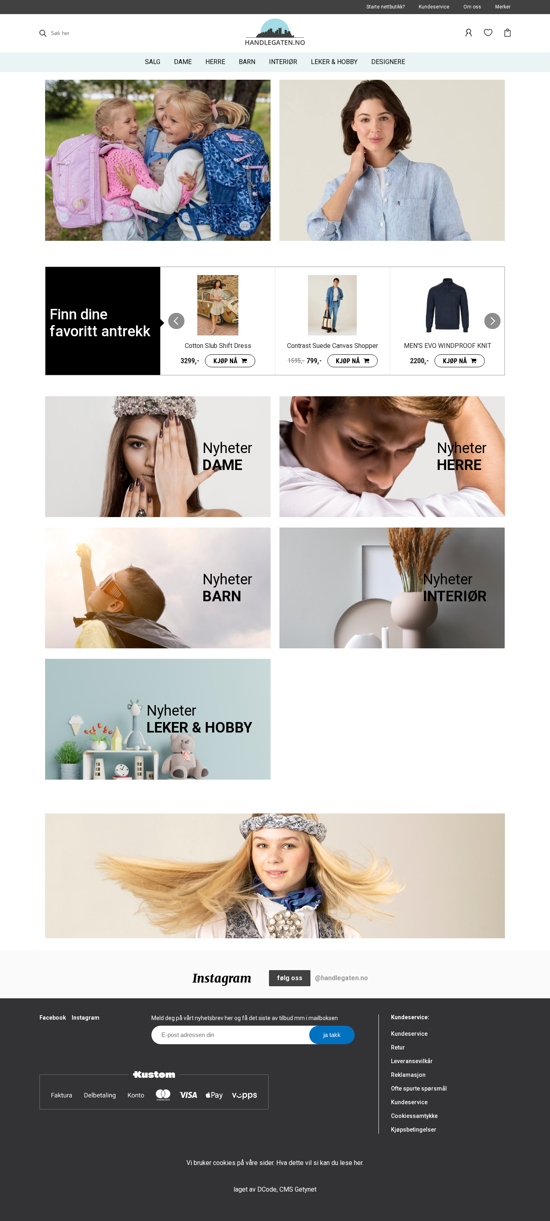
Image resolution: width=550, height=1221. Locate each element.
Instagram (85, 1017)
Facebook (52, 1017)
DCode (267, 1189)
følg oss (289, 978)
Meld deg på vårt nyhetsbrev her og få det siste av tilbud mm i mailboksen (244, 1018)
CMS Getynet (297, 1189)
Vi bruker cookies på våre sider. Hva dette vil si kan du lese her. (275, 1163)
